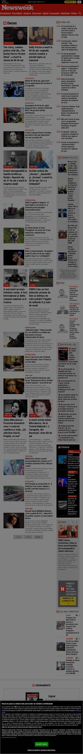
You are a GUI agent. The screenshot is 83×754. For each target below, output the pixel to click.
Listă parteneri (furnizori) (9, 737)
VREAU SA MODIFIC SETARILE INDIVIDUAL (42, 750)
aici (15, 721)
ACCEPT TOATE (41, 744)
